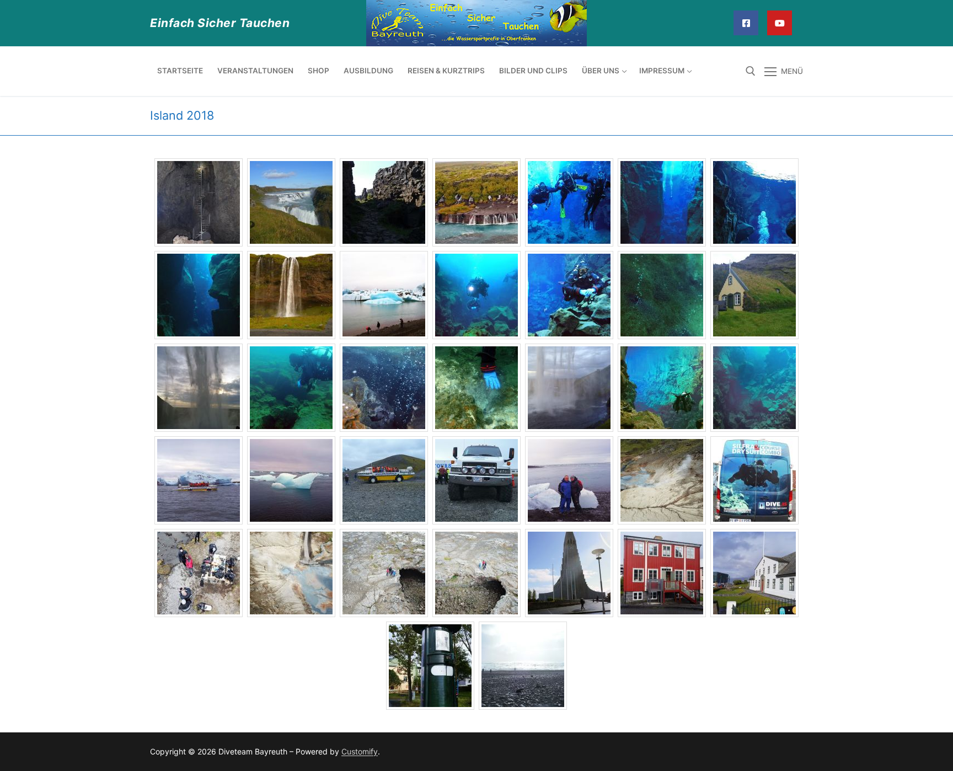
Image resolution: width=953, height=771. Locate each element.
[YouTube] (779, 22)
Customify (359, 751)
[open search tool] (751, 71)
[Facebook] (746, 22)
